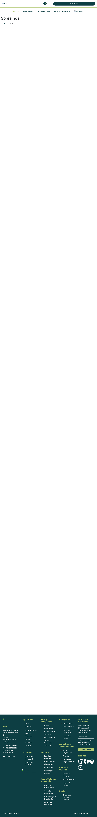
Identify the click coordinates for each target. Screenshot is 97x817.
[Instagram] (91, 761)
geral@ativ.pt (9, 750)
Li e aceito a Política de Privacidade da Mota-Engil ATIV (86, 742)
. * (86, 742)
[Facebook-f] (86, 761)
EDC (86, 813)
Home (3, 23)
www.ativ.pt (9, 752)
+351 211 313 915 (11, 748)
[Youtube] (80, 767)
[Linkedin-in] (80, 761)
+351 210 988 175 (10, 745)
